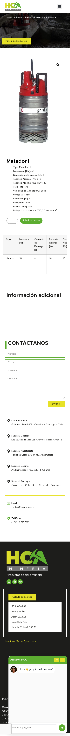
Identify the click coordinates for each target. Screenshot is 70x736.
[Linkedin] (9, 581)
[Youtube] (20, 581)
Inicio (9, 18)
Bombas (18, 18)
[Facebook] (14, 581)
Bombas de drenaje (34, 18)
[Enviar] (62, 727)
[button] (59, 6)
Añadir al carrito (31, 220)
